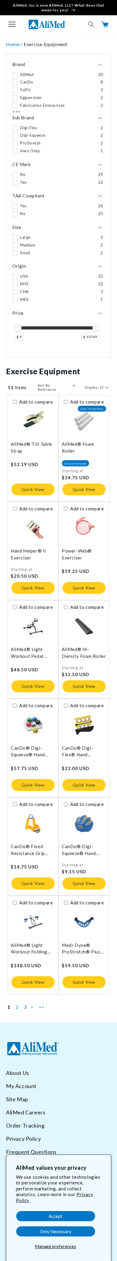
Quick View (33, 489)
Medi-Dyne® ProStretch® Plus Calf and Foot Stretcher (81, 948)
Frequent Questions (31, 1152)
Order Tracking (25, 1125)
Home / (15, 44)
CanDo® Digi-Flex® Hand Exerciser (77, 751)
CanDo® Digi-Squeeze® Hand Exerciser (79, 850)
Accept (55, 1216)
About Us (17, 1073)
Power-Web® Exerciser (77, 554)
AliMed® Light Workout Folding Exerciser (29, 948)
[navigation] (58, 206)
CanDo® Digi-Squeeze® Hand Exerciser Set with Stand (30, 751)
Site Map (17, 1099)
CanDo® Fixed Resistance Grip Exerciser (28, 850)
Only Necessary (55, 1231)
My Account (21, 1086)
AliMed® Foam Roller (78, 447)
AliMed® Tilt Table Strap (31, 447)
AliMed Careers (25, 1112)
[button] (12, 24)
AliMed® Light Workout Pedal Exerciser (27, 653)
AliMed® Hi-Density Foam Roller (84, 653)
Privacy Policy (23, 1138)
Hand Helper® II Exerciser (28, 554)
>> (41, 1007)
